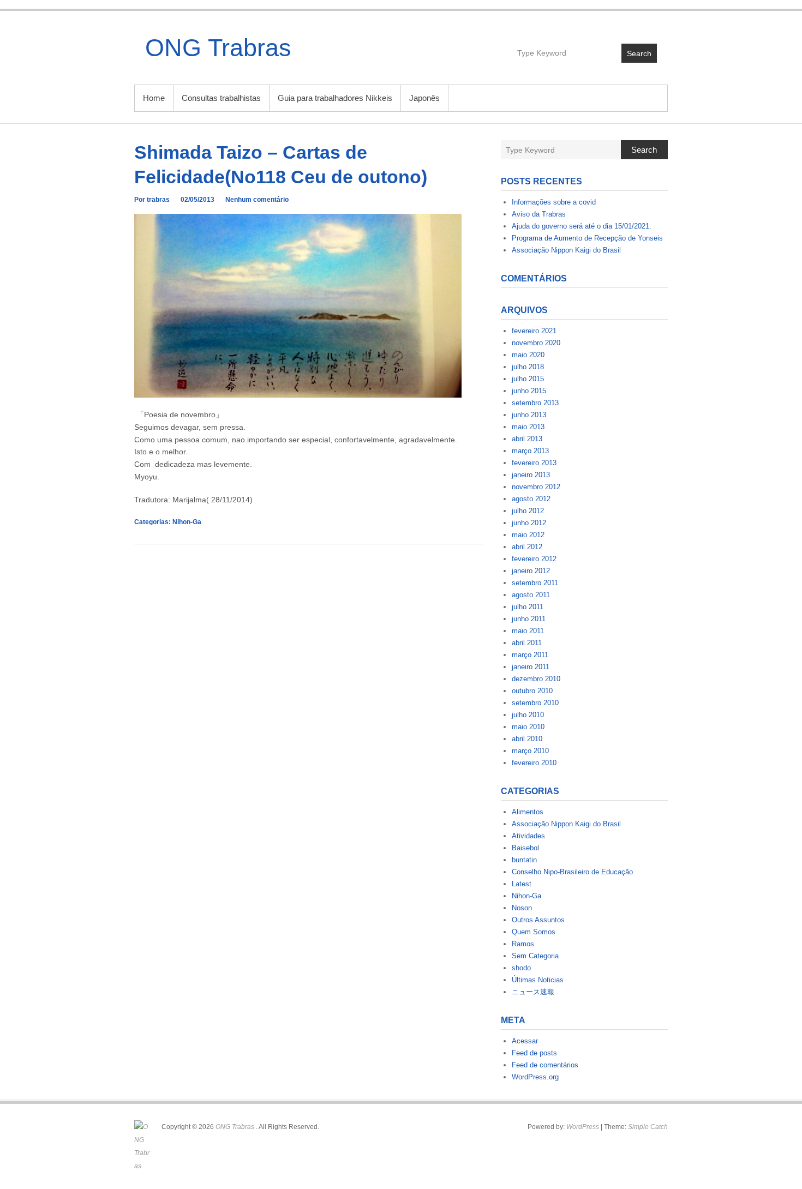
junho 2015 (529, 391)
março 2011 (530, 655)
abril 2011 (527, 643)
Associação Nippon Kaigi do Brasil (566, 250)
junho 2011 (529, 619)
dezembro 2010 (536, 679)
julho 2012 (528, 511)
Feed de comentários (545, 1065)
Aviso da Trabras (539, 214)
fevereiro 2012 (534, 559)
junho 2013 (529, 415)
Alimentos (527, 812)
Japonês (424, 98)
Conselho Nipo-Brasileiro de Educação (572, 872)
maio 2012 (528, 535)
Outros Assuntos (538, 920)
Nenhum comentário (257, 199)
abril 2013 (527, 439)
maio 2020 (528, 355)
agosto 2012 (531, 499)
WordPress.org (535, 1077)
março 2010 (530, 751)
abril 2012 (527, 547)
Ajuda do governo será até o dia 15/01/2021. (581, 226)
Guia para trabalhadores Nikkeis (335, 98)
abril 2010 (527, 739)
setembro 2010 (535, 703)
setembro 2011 (535, 583)
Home (154, 98)
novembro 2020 (536, 343)
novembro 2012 (536, 487)
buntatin (524, 860)
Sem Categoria (535, 956)
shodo (521, 968)
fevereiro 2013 (534, 463)
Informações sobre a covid (554, 202)
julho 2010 (528, 715)
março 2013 (530, 451)
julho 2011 (527, 607)
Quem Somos (533, 932)
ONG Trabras (218, 48)
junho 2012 (529, 523)
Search (639, 53)
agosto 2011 (531, 595)
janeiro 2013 (531, 475)
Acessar (525, 1041)
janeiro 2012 (531, 571)
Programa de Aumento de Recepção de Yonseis (587, 238)
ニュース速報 (533, 992)
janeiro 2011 (530, 667)
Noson (522, 908)
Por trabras (152, 199)
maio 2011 (528, 631)
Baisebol (525, 848)
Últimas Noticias (538, 980)
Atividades (528, 836)
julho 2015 (528, 379)
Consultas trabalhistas (221, 98)
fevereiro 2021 (534, 331)
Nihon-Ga (186, 522)
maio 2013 (528, 427)
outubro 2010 (532, 691)
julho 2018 (528, 367)
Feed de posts (534, 1053)
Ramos (523, 944)
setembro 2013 (535, 403)
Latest (521, 884)
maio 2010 (528, 727)
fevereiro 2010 (534, 763)
